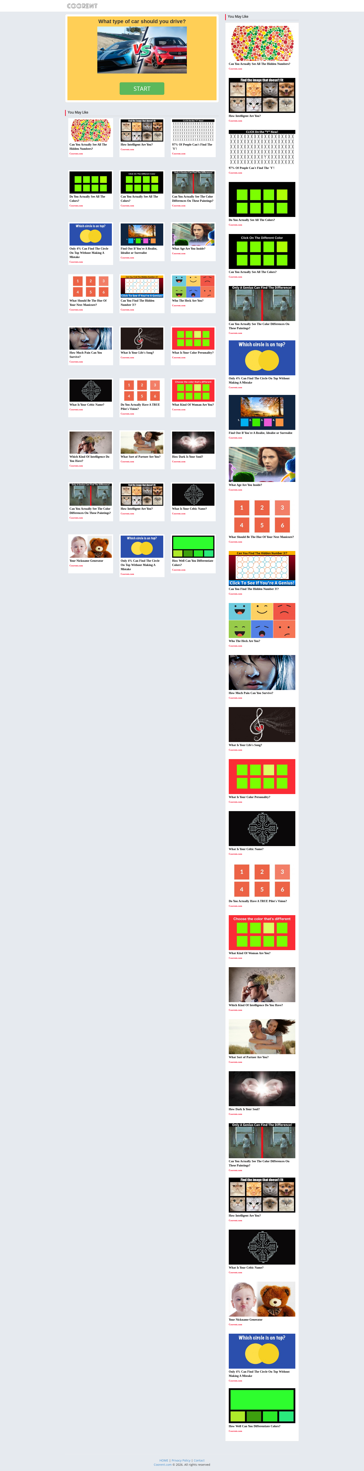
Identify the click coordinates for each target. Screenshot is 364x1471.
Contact (199, 1460)
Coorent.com (163, 1465)
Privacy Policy (181, 1460)
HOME (163, 1460)
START (142, 88)
